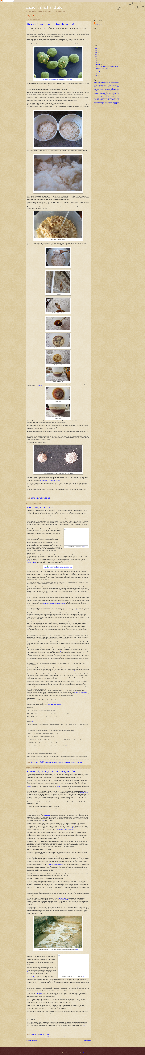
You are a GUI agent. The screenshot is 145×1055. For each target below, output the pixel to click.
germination (96, 93)
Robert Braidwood (84, 792)
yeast (48, 498)
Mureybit (77, 987)
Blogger (82, 1052)
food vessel (96, 92)
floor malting (60, 762)
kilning (105, 94)
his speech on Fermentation (43, 30)
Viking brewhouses (106, 103)
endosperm (108, 89)
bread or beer (39, 762)
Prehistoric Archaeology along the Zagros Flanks (54, 603)
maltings (117, 96)
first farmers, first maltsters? (40, 507)
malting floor (64, 1036)
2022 (96, 50)
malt (74, 762)
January (98, 71)
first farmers (54, 762)
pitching (40, 385)
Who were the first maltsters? (55, 704)
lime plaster (56, 1036)
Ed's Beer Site (98, 23)
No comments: (48, 761)
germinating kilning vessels (112, 92)
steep (97, 102)
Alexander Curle (107, 82)
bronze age (114, 85)
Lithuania (98, 96)
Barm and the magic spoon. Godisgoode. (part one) (50, 23)
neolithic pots (113, 98)
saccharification (110, 99)
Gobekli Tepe (62, 898)
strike (103, 102)
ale (103, 82)
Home (60, 1041)
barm (32, 498)
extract (95, 90)
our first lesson (46, 815)
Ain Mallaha (31, 955)
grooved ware (105, 93)
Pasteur (41, 498)
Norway (117, 98)
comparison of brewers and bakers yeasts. (50, 480)
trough (95, 103)
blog (28, 16)
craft (43, 762)
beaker (104, 83)
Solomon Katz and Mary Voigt (56, 864)
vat (101, 103)
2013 (96, 75)
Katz (72, 762)
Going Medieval (98, 24)
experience (117, 89)
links (34, 16)
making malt (103, 96)
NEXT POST (87, 1041)
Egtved (113, 88)
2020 (96, 54)
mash (98, 98)
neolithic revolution (31, 562)
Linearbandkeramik (73, 824)
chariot (105, 86)
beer (107, 83)
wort (33, 203)
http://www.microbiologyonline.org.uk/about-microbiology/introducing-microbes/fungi (58, 79)
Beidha (29, 560)
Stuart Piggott (107, 102)
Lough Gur (71, 827)
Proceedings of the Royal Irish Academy (64, 829)
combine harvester (109, 86)
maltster (77, 762)
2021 (96, 52)
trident (118, 102)
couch (118, 86)
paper (60, 651)
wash (113, 103)
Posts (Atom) (35, 1043)
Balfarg (115, 82)
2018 (96, 58)
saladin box (116, 99)
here (87, 478)
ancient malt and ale (44, 7)
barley (118, 82)
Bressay (110, 85)
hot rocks (117, 93)
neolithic (69, 1036)
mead (106, 98)
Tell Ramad (31, 976)
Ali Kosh (29, 971)
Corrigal (37, 1036)
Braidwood (33, 762)
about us (42, 16)
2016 (96, 60)
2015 (96, 62)
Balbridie (112, 82)
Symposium (79, 609)
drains (110, 88)
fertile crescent (48, 762)
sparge (114, 100)
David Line (98, 88)
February (98, 64)
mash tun (102, 98)
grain (65, 762)
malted (29, 525)
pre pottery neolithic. (64, 899)
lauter (114, 94)
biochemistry (114, 83)
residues (102, 99)
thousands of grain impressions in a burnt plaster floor (51, 771)
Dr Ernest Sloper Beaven (104, 88)
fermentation (36, 498)
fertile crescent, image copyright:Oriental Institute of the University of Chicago (58, 567)
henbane (113, 93)
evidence (113, 89)
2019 (96, 56)
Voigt (81, 762)
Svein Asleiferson (113, 102)
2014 (96, 73)
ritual (105, 99)
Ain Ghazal (39, 993)
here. (84, 1025)
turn (97, 103)
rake (98, 99)
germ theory (102, 92)
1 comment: (48, 497)
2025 (96, 48)
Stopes (100, 102)
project (29, 786)
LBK (52, 1036)
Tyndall (45, 498)
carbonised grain (100, 86)
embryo (104, 89)
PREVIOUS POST (31, 1041)
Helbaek (68, 762)
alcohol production (98, 82)
